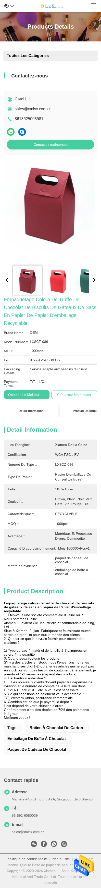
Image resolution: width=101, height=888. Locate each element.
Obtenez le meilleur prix (27, 395)
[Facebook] (43, 845)
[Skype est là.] (22, 131)
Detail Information (31, 411)
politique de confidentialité (28, 859)
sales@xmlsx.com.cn (33, 109)
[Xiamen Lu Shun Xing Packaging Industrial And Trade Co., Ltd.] (52, 6)
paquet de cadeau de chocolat (36, 749)
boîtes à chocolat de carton (56, 728)
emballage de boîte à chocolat (36, 739)
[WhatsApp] (10, 131)
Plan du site (61, 859)
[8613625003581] (53, 845)
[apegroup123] (64, 845)
